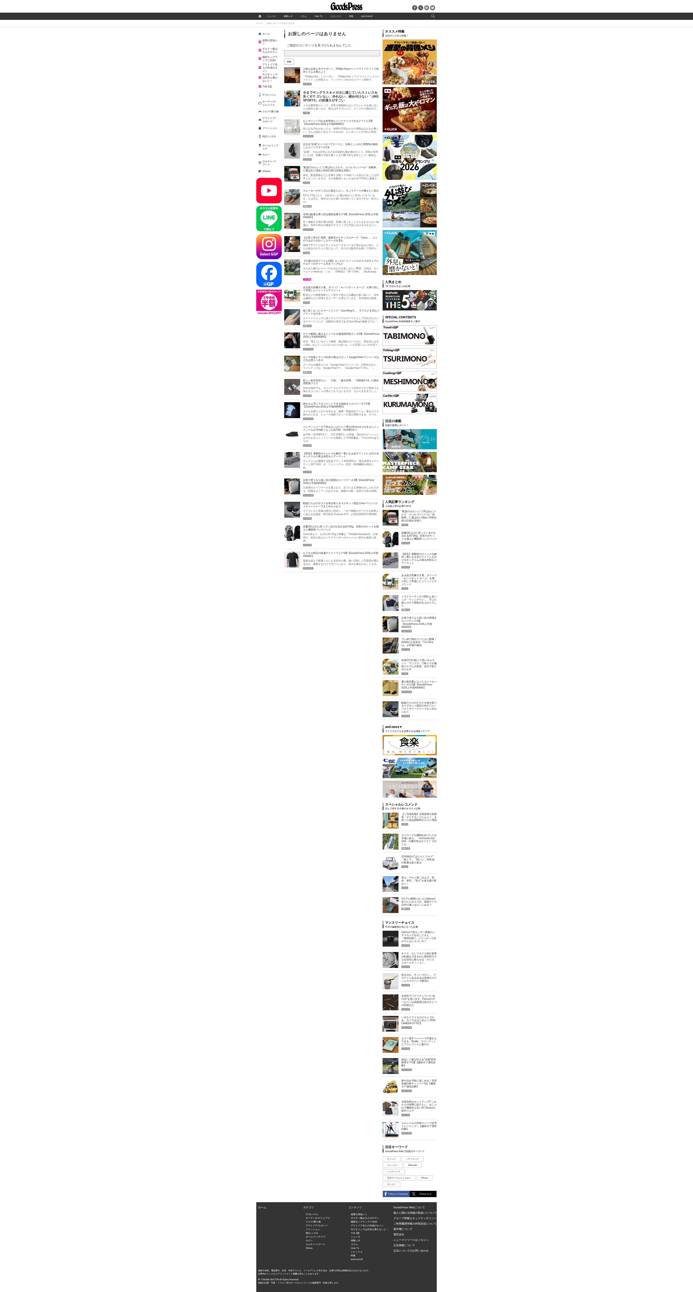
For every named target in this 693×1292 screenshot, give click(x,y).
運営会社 (398, 1234)
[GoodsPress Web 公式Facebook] (269, 274)
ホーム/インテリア (270, 147)
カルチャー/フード (269, 163)
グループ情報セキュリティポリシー (415, 1218)
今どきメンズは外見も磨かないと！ (270, 77)
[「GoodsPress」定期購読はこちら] (269, 302)
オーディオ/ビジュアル (269, 103)
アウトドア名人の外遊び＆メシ (270, 67)
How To (318, 16)
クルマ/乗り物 (270, 111)
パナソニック (412, 1159)
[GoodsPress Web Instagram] (269, 246)
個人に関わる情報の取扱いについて (415, 1212)
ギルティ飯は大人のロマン (270, 50)
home (259, 16)
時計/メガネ (269, 136)
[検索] (433, 16)
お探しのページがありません (281, 23)
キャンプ (391, 1159)
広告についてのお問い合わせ (411, 1250)
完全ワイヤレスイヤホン (399, 1178)
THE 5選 (267, 86)
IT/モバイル (269, 94)
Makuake (412, 1165)
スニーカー (392, 1165)
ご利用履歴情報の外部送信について (415, 1223)
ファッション (270, 128)
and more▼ (367, 16)
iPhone (424, 1178)
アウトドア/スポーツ (269, 120)
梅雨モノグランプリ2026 (270, 59)
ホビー (266, 154)
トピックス (335, 16)
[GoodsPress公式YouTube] (269, 190)
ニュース (271, 16)
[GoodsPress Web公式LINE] (269, 218)
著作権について (402, 1229)
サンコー (391, 1184)
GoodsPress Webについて (409, 1207)
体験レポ (288, 16)
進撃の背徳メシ (270, 42)
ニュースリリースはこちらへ (411, 1239)
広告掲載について (404, 1245)
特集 (351, 16)
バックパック (393, 1171)
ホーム (259, 23)
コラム (303, 16)
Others (266, 171)
